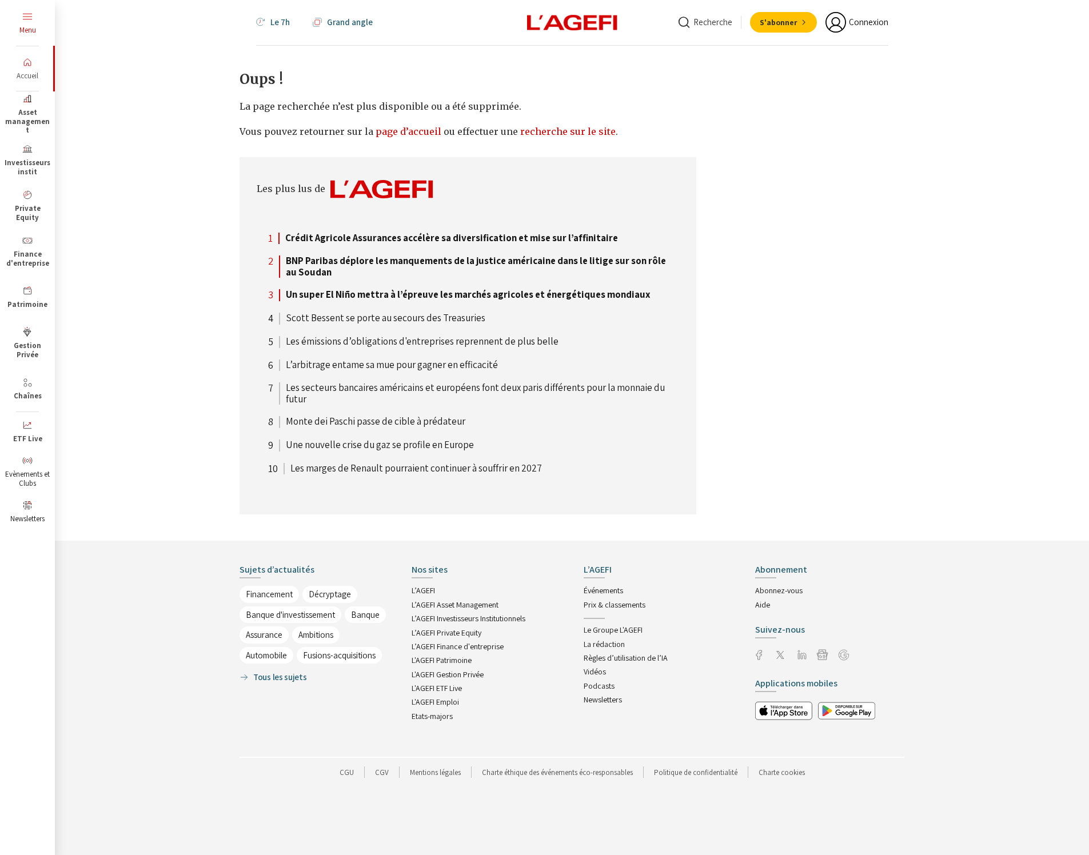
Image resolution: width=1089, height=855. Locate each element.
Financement (269, 594)
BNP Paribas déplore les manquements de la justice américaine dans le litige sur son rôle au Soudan (476, 266)
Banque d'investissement (290, 614)
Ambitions (315, 634)
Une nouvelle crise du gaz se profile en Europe (380, 445)
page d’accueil (410, 131)
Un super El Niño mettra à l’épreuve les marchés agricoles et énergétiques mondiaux (468, 295)
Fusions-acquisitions (339, 655)
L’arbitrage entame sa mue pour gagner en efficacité (392, 365)
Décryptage (330, 594)
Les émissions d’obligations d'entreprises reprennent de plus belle (422, 341)
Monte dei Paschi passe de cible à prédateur (375, 422)
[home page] (572, 21)
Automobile (266, 655)
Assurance (264, 634)
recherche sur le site (568, 131)
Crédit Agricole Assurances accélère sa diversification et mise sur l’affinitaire (451, 238)
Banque (365, 614)
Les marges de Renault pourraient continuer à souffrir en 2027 (416, 468)
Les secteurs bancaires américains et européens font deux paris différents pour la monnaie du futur (475, 393)
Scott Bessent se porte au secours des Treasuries (385, 318)
